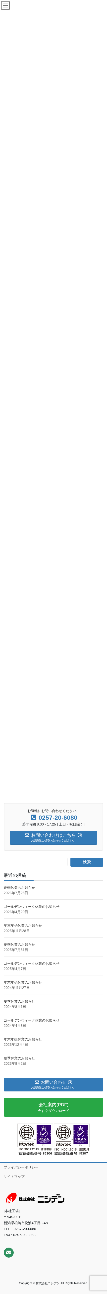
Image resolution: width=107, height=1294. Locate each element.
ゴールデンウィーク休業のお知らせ (31, 907)
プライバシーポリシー (21, 1167)
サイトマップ (14, 1176)
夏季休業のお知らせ (19, 888)
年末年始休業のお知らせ (23, 926)
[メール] (9, 1253)
